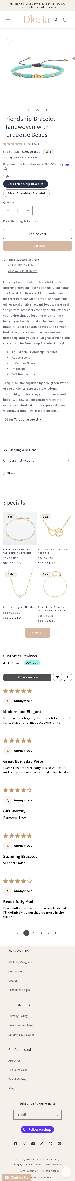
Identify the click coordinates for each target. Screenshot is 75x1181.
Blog (11, 1088)
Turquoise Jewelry (27, 419)
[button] (8, 19)
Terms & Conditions (21, 1025)
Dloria (29, 1159)
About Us (14, 1060)
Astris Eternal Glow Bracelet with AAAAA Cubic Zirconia (54, 608)
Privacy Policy (18, 1016)
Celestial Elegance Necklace (19, 607)
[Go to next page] (56, 933)
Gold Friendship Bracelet (26, 184)
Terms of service (29, 1170)
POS (35, 1159)
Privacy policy (53, 1164)
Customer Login (19, 990)
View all (37, 633)
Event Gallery (17, 1079)
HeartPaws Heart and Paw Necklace (53, 551)
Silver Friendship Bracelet (26, 193)
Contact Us (15, 971)
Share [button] (11, 473)
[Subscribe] (56, 1115)
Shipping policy (50, 1170)
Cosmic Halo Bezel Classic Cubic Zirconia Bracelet (18, 551)
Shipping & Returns (21, 1034)
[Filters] (57, 677)
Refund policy (33, 1164)
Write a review (27, 677)
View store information (23, 271)
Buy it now (38, 246)
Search (13, 980)
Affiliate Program (20, 962)
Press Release (18, 1070)
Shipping (7, 157)
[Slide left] (28, 110)
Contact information (39, 1177)
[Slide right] (46, 110)
